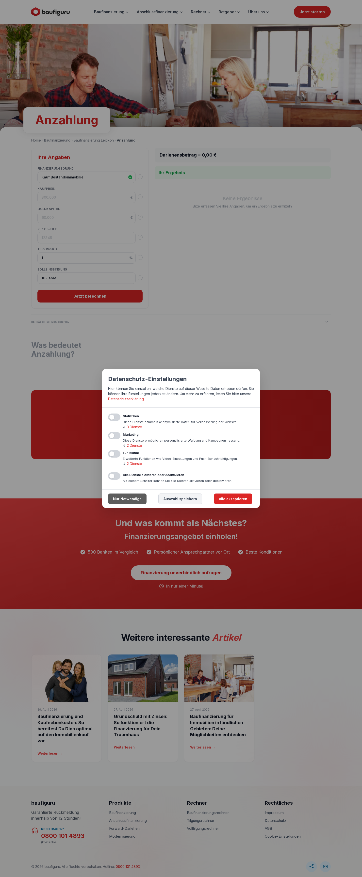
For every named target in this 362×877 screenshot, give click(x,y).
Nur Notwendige (127, 499)
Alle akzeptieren (233, 499)
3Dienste (132, 427)
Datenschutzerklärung (126, 399)
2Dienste (132, 445)
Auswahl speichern (180, 499)
